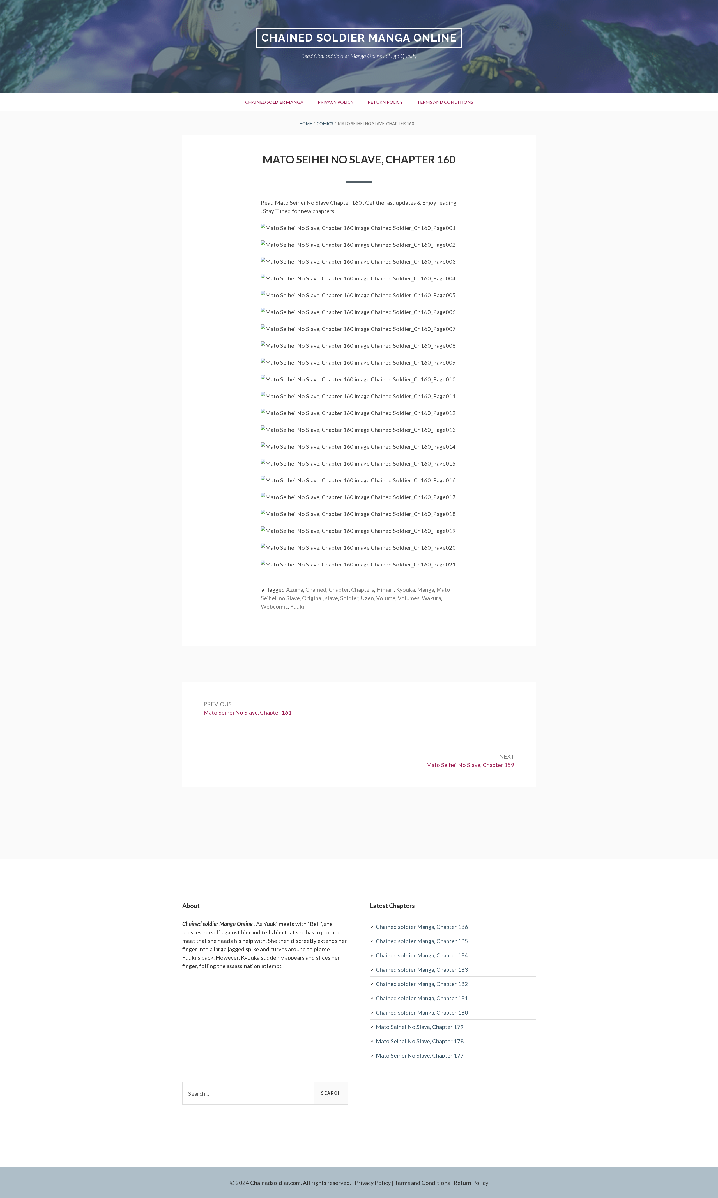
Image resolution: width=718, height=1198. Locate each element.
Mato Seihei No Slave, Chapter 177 (420, 1055)
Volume (385, 598)
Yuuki (297, 606)
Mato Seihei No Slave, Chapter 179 (420, 1026)
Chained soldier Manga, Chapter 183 (422, 969)
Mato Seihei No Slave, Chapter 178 (420, 1041)
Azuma (294, 589)
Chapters (362, 589)
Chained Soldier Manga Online (359, 37)
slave (331, 598)
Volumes (409, 598)
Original (312, 598)
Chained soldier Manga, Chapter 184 (422, 955)
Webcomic (274, 606)
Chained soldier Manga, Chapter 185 (422, 940)
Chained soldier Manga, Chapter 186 (422, 926)
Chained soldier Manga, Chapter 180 (422, 1012)
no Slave (289, 598)
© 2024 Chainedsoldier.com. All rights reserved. (290, 1182)
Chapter (339, 589)
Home (305, 123)
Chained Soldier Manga (274, 102)
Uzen (367, 598)
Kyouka (405, 589)
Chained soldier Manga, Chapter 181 (422, 998)
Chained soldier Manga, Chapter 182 (422, 983)
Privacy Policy (335, 102)
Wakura (431, 598)
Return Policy (385, 102)
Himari (385, 589)
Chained (315, 589)
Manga (425, 589)
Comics (325, 123)
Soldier (349, 598)
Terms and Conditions (445, 102)
